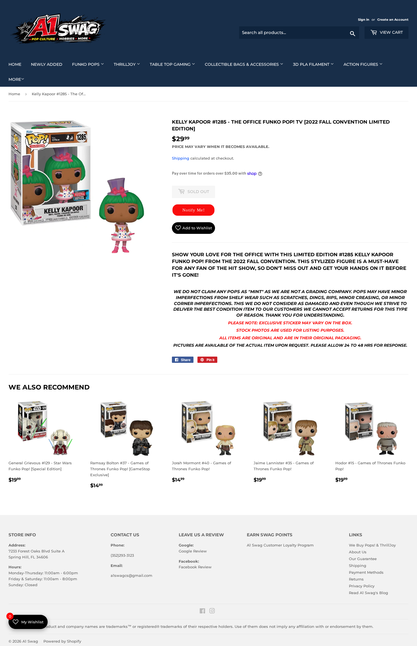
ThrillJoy (129, 64)
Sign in (364, 20)
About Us (358, 552)
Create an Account (392, 20)
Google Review (193, 551)
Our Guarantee (363, 558)
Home (17, 64)
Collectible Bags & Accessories (246, 64)
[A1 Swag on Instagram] (212, 611)
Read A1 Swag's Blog (368, 592)
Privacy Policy (361, 586)
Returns (356, 579)
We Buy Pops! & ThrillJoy (372, 545)
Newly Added (49, 64)
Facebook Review (195, 567)
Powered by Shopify (62, 641)
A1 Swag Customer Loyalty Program (280, 545)
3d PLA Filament (315, 64)
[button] (193, 210)
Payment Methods (366, 572)
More (15, 79)
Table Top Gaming (174, 64)
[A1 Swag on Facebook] (202, 611)
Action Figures (365, 64)
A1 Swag (30, 641)
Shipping (180, 158)
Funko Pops (90, 64)
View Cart (391, 32)
